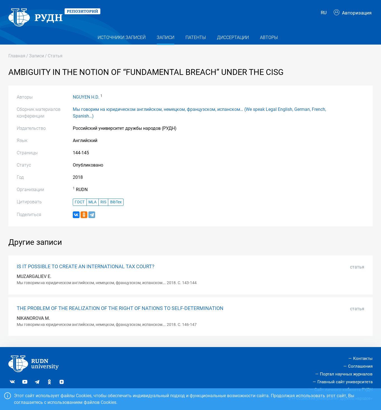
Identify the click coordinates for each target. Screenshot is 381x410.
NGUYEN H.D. (86, 97)
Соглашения (360, 366)
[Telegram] (91, 214)
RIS (103, 202)
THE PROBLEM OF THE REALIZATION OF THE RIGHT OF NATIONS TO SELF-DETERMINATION (120, 308)
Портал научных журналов (346, 374)
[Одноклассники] (84, 214)
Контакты (363, 358)
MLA (92, 202)
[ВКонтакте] (76, 214)
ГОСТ (80, 202)
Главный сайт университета (345, 381)
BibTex (116, 202)
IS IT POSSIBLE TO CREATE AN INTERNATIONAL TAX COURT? (86, 266)
